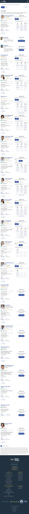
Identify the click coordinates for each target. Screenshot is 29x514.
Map (6, 7)
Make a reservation (21, 40)
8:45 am (17, 188)
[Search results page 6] (8, 446)
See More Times (22, 112)
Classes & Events (20, 474)
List (2, 7)
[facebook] (16, 501)
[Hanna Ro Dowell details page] (3, 180)
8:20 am (25, 85)
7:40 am (17, 85)
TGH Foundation (9, 477)
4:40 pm (17, 125)
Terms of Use (14, 511)
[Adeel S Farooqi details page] (3, 138)
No (16, 58)
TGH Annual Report (8, 478)
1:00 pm (25, 129)
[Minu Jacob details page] (3, 201)
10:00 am (25, 108)
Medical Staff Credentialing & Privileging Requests (9, 493)
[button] (7, 23)
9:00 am (25, 106)
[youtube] (11, 501)
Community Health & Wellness (9, 481)
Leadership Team (9, 474)
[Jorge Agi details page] (3, 307)
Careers (9, 494)
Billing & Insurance (20, 473)
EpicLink (9, 488)
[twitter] (12, 501)
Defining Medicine (8, 489)
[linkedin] (18, 501)
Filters (26, 7)
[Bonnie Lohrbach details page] (3, 159)
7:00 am (17, 273)
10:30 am (25, 110)
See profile (3, 33)
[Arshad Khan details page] (3, 222)
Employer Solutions (8, 482)
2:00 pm (25, 167)
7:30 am (21, 188)
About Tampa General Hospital (9, 473)
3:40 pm (25, 169)
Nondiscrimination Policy (14, 508)
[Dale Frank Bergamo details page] (3, 367)
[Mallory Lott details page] (3, 243)
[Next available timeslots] (27, 23)
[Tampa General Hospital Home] (3, 1)
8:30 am (21, 106)
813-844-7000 (15, 464)
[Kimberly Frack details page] (3, 77)
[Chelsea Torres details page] (3, 425)
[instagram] (14, 501)
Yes (20, 58)
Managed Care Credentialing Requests (9, 496)
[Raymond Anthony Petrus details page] (3, 265)
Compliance (14, 507)
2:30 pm (25, 65)
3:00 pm (17, 65)
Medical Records (20, 478)
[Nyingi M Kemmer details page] (3, 327)
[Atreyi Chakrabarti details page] (3, 117)
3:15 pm (17, 190)
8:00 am (17, 87)
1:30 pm (17, 106)
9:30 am (25, 192)
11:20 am (21, 85)
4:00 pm (25, 69)
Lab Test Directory (20, 477)
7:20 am (17, 275)
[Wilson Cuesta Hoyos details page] (3, 17)
